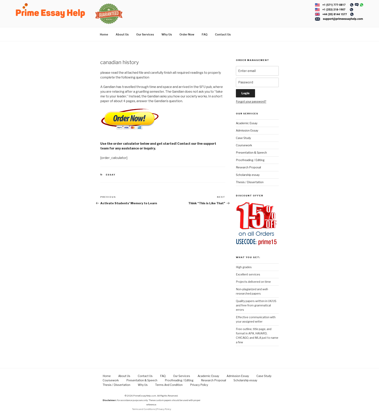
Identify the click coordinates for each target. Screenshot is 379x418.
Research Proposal (248, 167)
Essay (111, 174)
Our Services (145, 34)
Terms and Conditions (143, 409)
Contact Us (223, 34)
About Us (122, 34)
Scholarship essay (248, 174)
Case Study (243, 138)
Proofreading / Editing (250, 160)
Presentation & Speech (251, 152)
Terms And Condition (169, 384)
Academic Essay (246, 123)
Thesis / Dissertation (250, 182)
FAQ (204, 34)
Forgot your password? (251, 101)
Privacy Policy (199, 384)
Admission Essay (247, 130)
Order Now (186, 34)
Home (104, 34)
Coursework (244, 145)
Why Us (166, 34)
